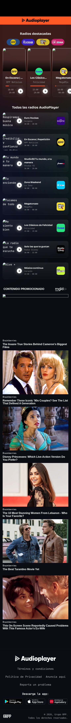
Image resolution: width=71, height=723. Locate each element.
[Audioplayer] (35, 20)
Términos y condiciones (35, 669)
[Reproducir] (20, 91)
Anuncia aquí (56, 676)
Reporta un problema (35, 684)
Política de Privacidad (23, 676)
